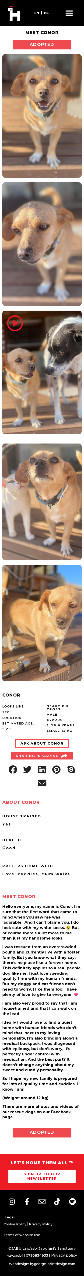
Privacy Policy (40, 1224)
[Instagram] (12, 1202)
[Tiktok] (57, 1202)
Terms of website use (22, 1235)
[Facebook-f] (27, 1202)
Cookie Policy (15, 1224)
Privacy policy (64, 1255)
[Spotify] (72, 1202)
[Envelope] (42, 1202)
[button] (69, 13)
